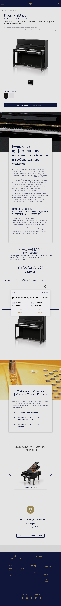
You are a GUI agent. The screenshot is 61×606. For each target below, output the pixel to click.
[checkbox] (13, 303)
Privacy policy (45, 292)
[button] (14, 293)
